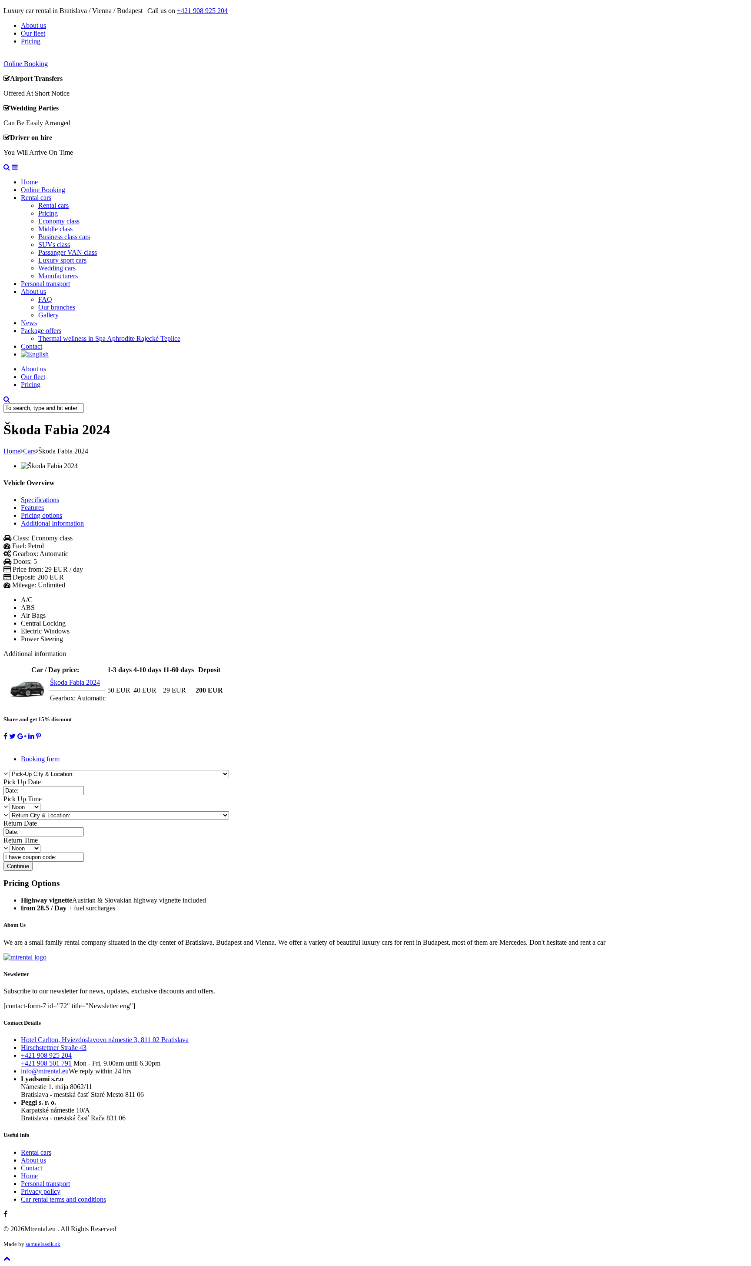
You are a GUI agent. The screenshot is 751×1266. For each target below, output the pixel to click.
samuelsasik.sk (43, 1244)
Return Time (20, 840)
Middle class (55, 229)
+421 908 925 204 (202, 10)
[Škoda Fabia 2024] (26, 700)
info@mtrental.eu (45, 1071)
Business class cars (64, 236)
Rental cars (36, 197)
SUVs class (54, 244)
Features (32, 507)
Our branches (56, 307)
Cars (29, 451)
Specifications (40, 499)
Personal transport (45, 283)
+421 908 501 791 (46, 1063)
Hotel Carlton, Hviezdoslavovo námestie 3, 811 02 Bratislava (105, 1039)
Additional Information (52, 523)
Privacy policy (40, 1191)
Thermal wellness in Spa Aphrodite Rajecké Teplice (109, 338)
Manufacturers (58, 276)
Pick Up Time (22, 799)
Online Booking (43, 189)
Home (29, 182)
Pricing (30, 41)
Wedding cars (57, 268)
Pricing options (41, 515)
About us (33, 25)
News (29, 322)
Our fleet (33, 33)
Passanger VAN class (67, 252)
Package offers (41, 330)
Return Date (20, 823)
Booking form (40, 759)
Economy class (59, 221)
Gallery (48, 315)
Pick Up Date (22, 782)
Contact (31, 346)
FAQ (45, 299)
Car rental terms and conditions (63, 1199)
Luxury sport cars (62, 260)
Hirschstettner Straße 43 (53, 1047)
